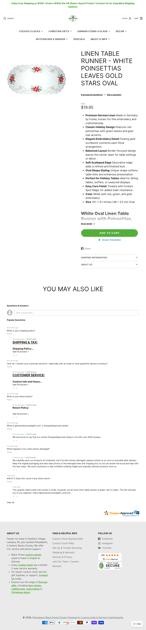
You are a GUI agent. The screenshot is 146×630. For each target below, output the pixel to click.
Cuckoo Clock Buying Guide (67, 538)
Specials (79, 39)
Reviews (56, 566)
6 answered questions (92, 94)
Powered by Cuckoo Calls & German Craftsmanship (95, 617)
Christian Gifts (59, 31)
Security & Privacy (62, 557)
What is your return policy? (19, 396)
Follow (9, 334)
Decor (120, 31)
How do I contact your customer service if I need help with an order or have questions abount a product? (57, 363)
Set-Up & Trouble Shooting (67, 547)
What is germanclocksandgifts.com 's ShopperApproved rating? (37, 425)
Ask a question (114, 94)
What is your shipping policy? (21, 330)
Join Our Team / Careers (65, 561)
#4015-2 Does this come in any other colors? (28, 478)
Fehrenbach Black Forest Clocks (49, 617)
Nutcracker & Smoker (50, 39)
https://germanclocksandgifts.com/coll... (52, 493)
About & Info (99, 39)
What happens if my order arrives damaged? (28, 449)
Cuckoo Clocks (29, 31)
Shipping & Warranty (63, 552)
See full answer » (21, 351)
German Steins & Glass (92, 31)
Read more (86, 224)
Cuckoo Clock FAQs (63, 543)
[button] (14, 355)
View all (10, 502)
